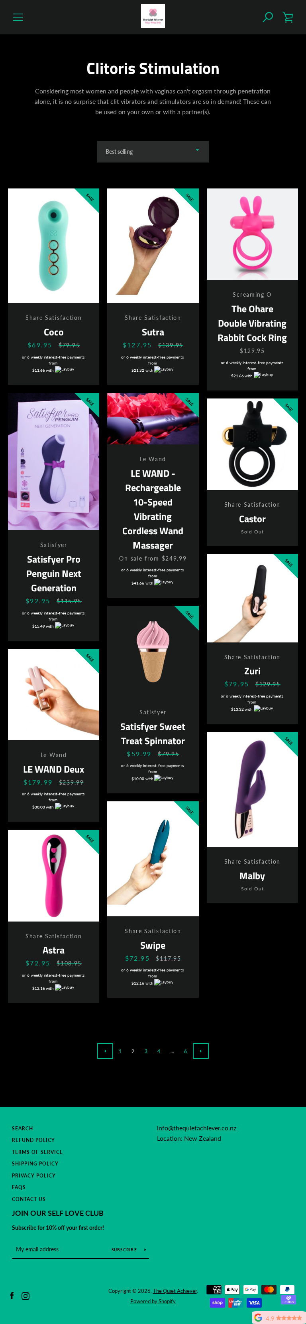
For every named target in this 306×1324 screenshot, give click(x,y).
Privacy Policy (34, 1176)
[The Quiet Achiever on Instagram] (25, 1295)
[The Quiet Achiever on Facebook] (12, 1295)
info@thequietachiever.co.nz (196, 1128)
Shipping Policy (35, 1164)
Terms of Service (37, 1152)
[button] (268, 17)
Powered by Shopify (153, 1301)
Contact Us (29, 1199)
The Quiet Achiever (175, 1291)
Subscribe (125, 1249)
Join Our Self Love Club (58, 1213)
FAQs (19, 1187)
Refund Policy (33, 1140)
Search (22, 1129)
